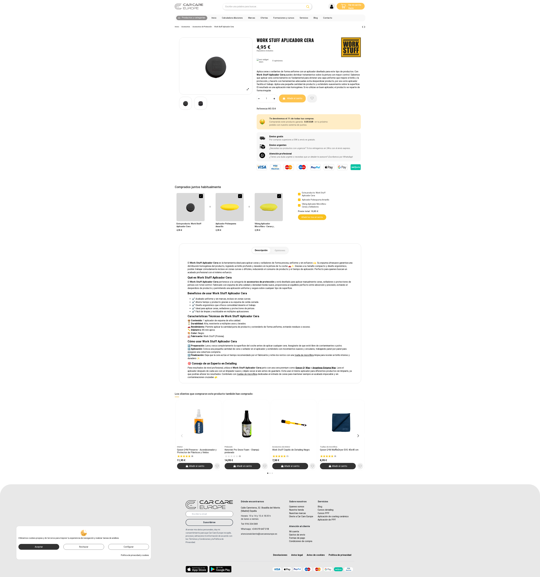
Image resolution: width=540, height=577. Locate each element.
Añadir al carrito (294, 98)
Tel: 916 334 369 (249, 524)
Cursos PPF (323, 513)
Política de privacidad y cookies (135, 555)
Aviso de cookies (316, 555)
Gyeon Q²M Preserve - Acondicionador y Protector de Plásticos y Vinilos (197, 451)
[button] (192, 17)
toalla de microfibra (304, 355)
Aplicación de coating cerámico (333, 516)
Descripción (261, 250)
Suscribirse (209, 522)
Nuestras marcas (297, 513)
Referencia (262, 108)
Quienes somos (296, 506)
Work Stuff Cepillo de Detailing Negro (291, 449)
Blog (320, 506)
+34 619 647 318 (260, 529)
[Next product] (364, 27)
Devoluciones (280, 555)
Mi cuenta (294, 531)
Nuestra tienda (296, 509)
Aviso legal (297, 555)
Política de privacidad (340, 555)
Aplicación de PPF (327, 519)
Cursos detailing (325, 509)
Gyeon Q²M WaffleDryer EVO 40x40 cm (339, 449)
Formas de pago (297, 538)
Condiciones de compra (300, 541)
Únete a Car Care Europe (301, 516)
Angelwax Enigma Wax (324, 367)
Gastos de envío (297, 534)
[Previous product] (363, 27)
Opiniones (280, 250)
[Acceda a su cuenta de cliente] (331, 6)
